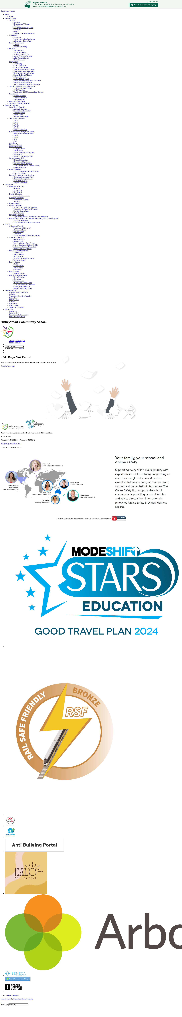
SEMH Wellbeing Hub (21, 79)
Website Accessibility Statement (19, 103)
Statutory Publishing (20, 47)
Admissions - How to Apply (22, 41)
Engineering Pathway (16, 215)
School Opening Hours (17, 317)
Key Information (10, 18)
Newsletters (13, 303)
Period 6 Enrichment (20, 183)
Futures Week (18, 268)
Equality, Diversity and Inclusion (24, 33)
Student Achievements (16, 307)
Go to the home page (8, 366)
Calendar (12, 294)
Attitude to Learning (20, 109)
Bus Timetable (18, 256)
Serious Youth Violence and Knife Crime (27, 81)
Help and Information (20, 160)
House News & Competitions (23, 133)
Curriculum (9, 184)
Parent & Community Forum (23, 156)
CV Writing (17, 269)
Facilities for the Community (18, 315)
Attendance (13, 143)
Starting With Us (14, 343)
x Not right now (153, 1)
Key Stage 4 (17, 192)
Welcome (12, 20)
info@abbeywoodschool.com (10, 443)
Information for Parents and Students (25, 209)
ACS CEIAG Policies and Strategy (25, 207)
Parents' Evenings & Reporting (23, 152)
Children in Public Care (21, 54)
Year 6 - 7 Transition (20, 130)
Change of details (19, 149)
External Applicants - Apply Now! (24, 247)
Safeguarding (13, 62)
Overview (16, 188)
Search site (4, 1004)
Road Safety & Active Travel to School (26, 166)
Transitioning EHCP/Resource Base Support (28, 92)
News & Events (10, 290)
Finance (12, 48)
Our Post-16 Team (19, 230)
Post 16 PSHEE (18, 254)
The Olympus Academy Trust (23, 28)
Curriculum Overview (16, 186)
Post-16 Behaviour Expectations (24, 258)
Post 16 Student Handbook (18, 275)
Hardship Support (19, 60)
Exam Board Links (19, 173)
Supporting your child (16, 158)
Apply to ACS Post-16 (16, 237)
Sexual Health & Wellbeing (22, 82)
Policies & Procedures (16, 43)
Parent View (17, 154)
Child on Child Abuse (20, 67)
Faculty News (14, 300)
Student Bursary (18, 232)
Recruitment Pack (19, 99)
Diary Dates (13, 298)
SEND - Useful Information (22, 88)
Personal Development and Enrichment (22, 175)
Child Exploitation (19, 65)
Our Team (16, 26)
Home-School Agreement (21, 162)
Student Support (18, 281)
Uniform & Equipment (21, 116)
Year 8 (15, 122)
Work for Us (13, 94)
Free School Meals (19, 52)
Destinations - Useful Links (22, 283)
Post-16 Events (14, 271)
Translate (21, 348)
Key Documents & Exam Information (26, 171)
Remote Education (15, 194)
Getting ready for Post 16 (21, 286)
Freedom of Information (17, 101)
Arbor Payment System (21, 58)
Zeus (15, 141)
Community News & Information (20, 296)
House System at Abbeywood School (21, 132)
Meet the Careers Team (21, 211)
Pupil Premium (18, 50)
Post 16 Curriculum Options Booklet (25, 245)
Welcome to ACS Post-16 (22, 228)
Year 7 (15, 120)
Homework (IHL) (15, 203)
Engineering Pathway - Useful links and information (30, 217)
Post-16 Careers (14, 262)
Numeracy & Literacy (16, 198)
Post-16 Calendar (19, 273)
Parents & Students (11, 105)
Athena (15, 137)
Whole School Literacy (21, 200)
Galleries (12, 302)
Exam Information (15, 169)
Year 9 (15, 124)
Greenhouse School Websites (23, 999)
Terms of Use (13, 313)
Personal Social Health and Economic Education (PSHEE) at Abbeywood (33, 218)
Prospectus (17, 37)
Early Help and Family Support (23, 69)
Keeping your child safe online (23, 73)
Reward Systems (19, 113)
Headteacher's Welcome (21, 24)
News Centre (13, 305)
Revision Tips (18, 252)
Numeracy (16, 201)
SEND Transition (19, 90)
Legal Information (13, 995)
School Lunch (18, 115)
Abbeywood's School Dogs (18, 292)
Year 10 (16, 126)
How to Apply (18, 241)
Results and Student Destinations (24, 39)
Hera (15, 139)
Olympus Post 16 (19, 239)
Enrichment (17, 234)
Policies (16, 45)
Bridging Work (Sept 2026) (22, 288)
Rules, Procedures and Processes (24, 285)
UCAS (15, 264)
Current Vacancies (19, 96)
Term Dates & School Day (22, 111)
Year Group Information (17, 118)
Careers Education (19, 167)
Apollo (15, 135)
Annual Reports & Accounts (22, 56)
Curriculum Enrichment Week (23, 177)
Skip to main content (8, 11)
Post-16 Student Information (18, 251)
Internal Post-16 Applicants (22, 249)
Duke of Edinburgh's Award (22, 179)
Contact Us (9, 309)
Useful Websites (18, 213)
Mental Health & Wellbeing (22, 75)
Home (7, 14)
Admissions (13, 35)
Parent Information (15, 147)
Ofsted (15, 31)
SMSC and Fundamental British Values (26, 222)
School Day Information (17, 107)
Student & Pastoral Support (22, 164)
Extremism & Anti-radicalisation (24, 71)
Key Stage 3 (17, 190)
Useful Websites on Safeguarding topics (26, 84)
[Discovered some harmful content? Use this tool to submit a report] (13, 992)
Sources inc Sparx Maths (21, 196)
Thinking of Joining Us (17, 341)
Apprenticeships (18, 266)
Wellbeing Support (19, 260)
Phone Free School (15, 145)
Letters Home (18, 150)
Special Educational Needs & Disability (22, 86)
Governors (17, 30)
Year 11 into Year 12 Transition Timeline (26, 235)
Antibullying (17, 64)
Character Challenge (20, 181)
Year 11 (16, 128)
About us (16, 22)
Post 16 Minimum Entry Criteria (24, 243)
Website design (6, 999)
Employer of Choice (20, 98)
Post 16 (7, 224)
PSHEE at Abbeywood (21, 220)
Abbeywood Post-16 (16, 226)
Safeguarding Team (19, 77)
